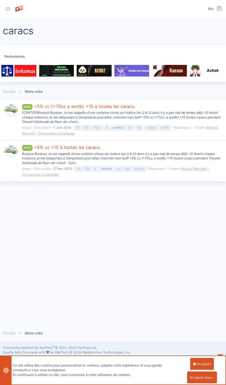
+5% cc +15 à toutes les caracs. (61, 147)
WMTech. (93, 352)
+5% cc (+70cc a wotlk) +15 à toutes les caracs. (79, 106)
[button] (8, 9)
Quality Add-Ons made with (24, 352)
